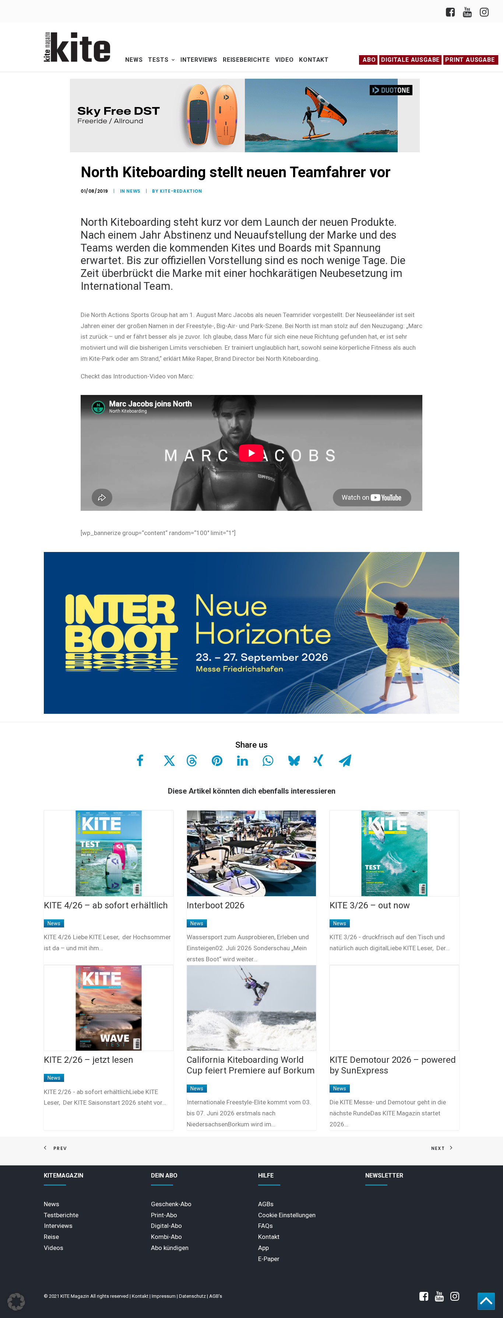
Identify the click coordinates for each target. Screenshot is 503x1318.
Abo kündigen (170, 1247)
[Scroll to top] (486, 1300)
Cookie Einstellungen (287, 1215)
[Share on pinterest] (216, 760)
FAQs (265, 1225)
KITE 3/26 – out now (370, 905)
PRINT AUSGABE (470, 59)
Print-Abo (164, 1215)
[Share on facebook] (140, 760)
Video (284, 59)
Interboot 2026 (215, 905)
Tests (158, 59)
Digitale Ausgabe (410, 59)
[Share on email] (343, 760)
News (134, 59)
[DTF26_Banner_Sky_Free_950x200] (245, 150)
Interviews (198, 59)
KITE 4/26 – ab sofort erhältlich (106, 905)
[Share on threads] (190, 760)
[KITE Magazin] (77, 47)
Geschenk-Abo (171, 1204)
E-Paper (268, 1258)
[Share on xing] (317, 760)
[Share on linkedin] (241, 760)
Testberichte (61, 1215)
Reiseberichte (246, 59)
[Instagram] (483, 11)
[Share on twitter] (165, 760)
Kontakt (314, 59)
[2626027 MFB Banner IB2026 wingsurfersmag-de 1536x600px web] (251, 712)
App (263, 1247)
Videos (53, 1247)
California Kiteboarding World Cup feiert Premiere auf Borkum (251, 1065)
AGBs (266, 1204)
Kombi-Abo (166, 1236)
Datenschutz (192, 1296)
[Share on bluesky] (292, 760)
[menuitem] (452, 11)
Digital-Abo (166, 1225)
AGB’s (215, 1296)
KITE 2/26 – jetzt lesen (88, 1060)
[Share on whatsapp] (267, 760)
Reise (51, 1236)
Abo (369, 59)
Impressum (164, 1296)
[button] (16, 1302)
